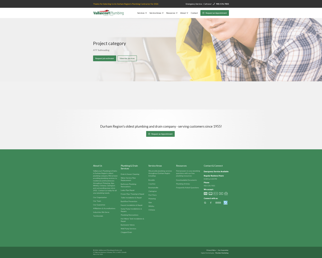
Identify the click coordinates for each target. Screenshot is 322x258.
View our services (127, 58)
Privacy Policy (211, 250)
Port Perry (152, 195)
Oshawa (151, 210)
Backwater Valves (128, 225)
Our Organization (100, 197)
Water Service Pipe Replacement (128, 179)
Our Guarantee (99, 205)
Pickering (152, 199)
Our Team (97, 201)
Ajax (150, 202)
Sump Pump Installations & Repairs (131, 210)
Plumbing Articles (183, 184)
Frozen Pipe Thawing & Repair (132, 194)
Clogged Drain (126, 232)
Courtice (151, 184)
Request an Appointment (215, 13)
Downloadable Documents (186, 180)
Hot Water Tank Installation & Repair (132, 220)
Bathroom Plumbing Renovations (128, 185)
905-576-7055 (222, 4)
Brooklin (151, 180)
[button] (142, 13)
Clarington (152, 191)
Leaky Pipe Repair (128, 190)
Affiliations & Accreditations (104, 208)
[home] (109, 13)
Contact (194, 13)
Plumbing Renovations (129, 215)
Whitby (151, 206)
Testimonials (98, 216)
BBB (218, 202)
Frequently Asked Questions (187, 187)
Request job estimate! (104, 58)
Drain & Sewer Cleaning (130, 174)
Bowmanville (153, 187)
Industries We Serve (101, 212)
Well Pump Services (128, 229)
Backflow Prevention (129, 201)
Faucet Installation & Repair (132, 205)
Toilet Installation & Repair (131, 198)
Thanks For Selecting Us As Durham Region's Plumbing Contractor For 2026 (125, 4)
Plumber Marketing (221, 253)
